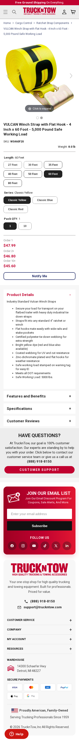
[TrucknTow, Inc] (39, 569)
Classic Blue (45, 200)
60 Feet (53, 174)
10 (25, 226)
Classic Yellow (17, 200)
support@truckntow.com (42, 607)
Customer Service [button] (20, 620)
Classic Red (15, 209)
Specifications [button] (19, 408)
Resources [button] (15, 648)
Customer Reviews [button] (23, 421)
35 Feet (53, 164)
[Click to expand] (39, 77)
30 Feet (33, 164)
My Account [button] (16, 639)
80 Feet (12, 183)
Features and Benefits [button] (26, 396)
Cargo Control (23, 23)
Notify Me (39, 276)
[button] (5, 12)
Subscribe (39, 526)
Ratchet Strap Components (52, 23)
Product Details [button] (20, 294)
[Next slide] (71, 75)
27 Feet (12, 164)
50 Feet (33, 174)
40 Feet (12, 174)
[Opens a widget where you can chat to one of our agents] (16, 734)
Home (7, 23)
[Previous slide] (8, 75)
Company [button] (14, 629)
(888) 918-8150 (42, 601)
